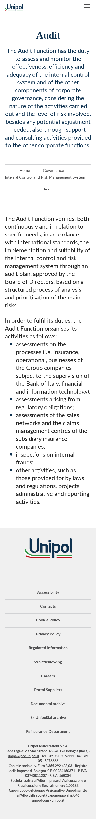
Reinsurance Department (48, 732)
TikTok (78, 571)
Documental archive (48, 704)
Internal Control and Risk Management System (45, 177)
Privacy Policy (48, 634)
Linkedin (29, 571)
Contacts (48, 606)
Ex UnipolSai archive (48, 718)
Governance (53, 171)
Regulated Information (48, 648)
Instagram (66, 571)
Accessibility (48, 592)
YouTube (17, 571)
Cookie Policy (48, 620)
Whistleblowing (48, 662)
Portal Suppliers (48, 690)
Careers (48, 676)
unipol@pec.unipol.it (23, 756)
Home (24, 171)
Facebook (54, 571)
